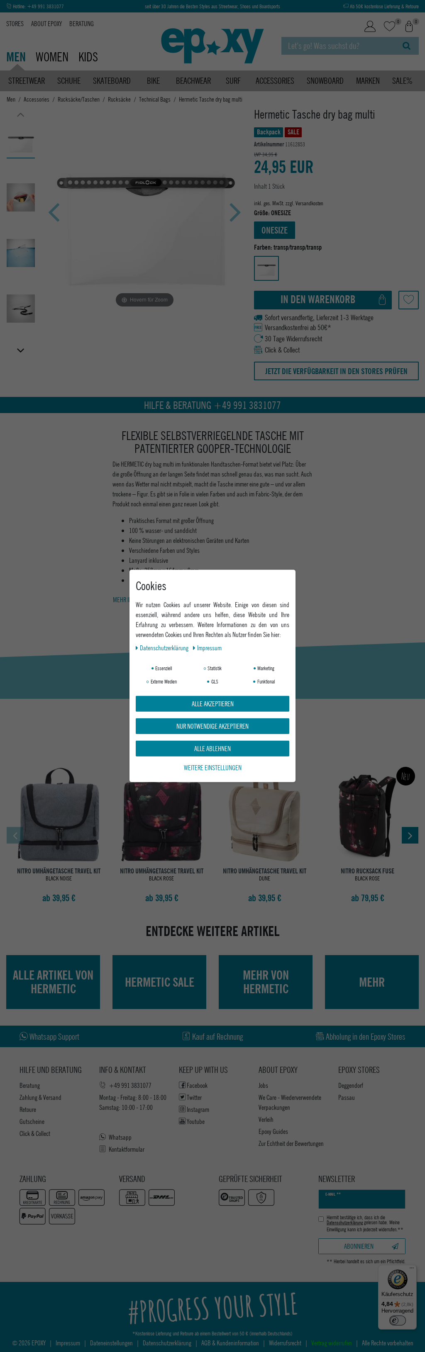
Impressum (209, 647)
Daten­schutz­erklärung (165, 647)
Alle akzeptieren (213, 703)
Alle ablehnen (212, 748)
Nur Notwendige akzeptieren (212, 726)
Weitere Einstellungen (213, 767)
